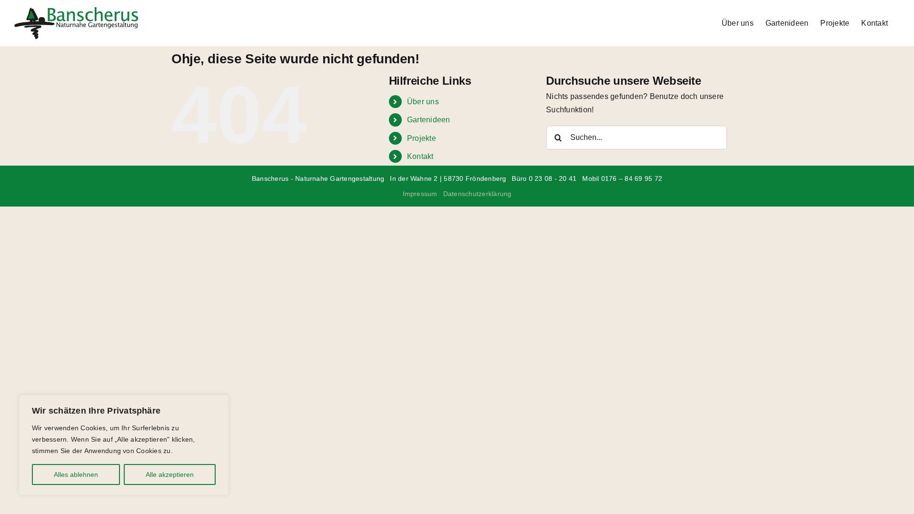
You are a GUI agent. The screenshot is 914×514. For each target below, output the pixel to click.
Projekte (421, 138)
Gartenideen (428, 120)
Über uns (423, 102)
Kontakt (420, 156)
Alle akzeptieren (170, 474)
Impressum (420, 194)
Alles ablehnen (76, 474)
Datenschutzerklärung (477, 194)
